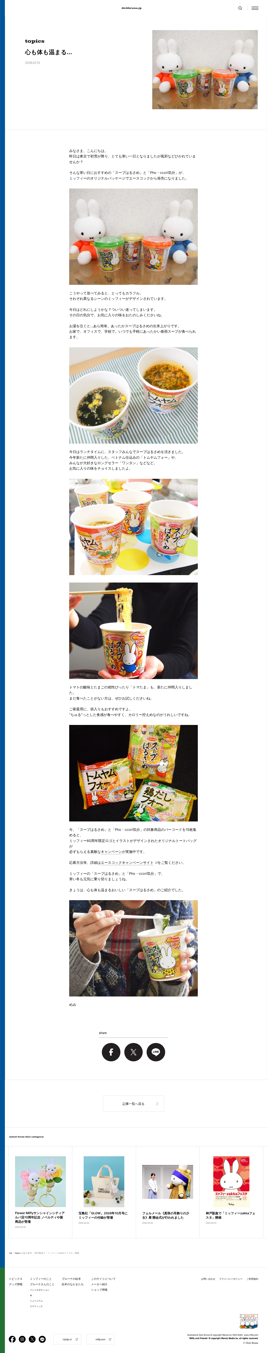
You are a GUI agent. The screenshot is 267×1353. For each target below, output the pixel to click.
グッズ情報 (15, 1284)
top (10, 1252)
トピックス (15, 1278)
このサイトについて (103, 1278)
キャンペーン (111, 852)
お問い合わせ (208, 1278)
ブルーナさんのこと (42, 1284)
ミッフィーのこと (41, 1278)
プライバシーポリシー (231, 1278)
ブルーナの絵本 (71, 1278)
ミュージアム (36, 1300)
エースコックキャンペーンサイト (127, 863)
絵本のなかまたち (73, 1284)
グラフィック (36, 1306)
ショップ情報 (99, 1289)
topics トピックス (23, 1252)
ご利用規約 (252, 1278)
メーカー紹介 (99, 1284)
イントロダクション (39, 1290)
